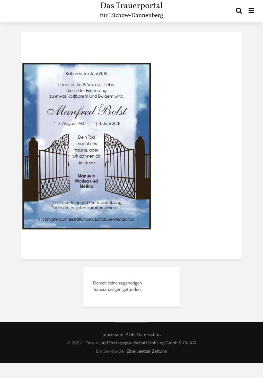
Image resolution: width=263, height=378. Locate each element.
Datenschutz (149, 334)
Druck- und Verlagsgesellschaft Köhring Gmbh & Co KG (140, 342)
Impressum (112, 334)
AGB (130, 334)
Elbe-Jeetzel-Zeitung (146, 351)
